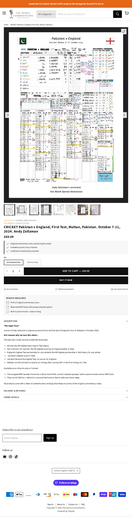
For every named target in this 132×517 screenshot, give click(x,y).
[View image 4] (46, 209)
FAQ (83, 504)
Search (50, 504)
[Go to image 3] (62, 200)
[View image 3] (34, 209)
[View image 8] (95, 209)
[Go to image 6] (69, 200)
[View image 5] (58, 209)
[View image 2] (21, 209)
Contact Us (73, 504)
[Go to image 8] (74, 200)
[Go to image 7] (71, 200)
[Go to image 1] (58, 200)
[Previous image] (8, 115)
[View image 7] (83, 209)
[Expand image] (124, 31)
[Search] (117, 14)
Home (6, 24)
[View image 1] (9, 209)
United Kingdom (64, 470)
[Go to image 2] (60, 200)
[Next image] (124, 115)
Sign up (50, 438)
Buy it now (66, 280)
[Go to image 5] (67, 200)
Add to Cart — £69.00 (76, 271)
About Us (61, 504)
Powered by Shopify (66, 511)
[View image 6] (70, 209)
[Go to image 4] (65, 200)
